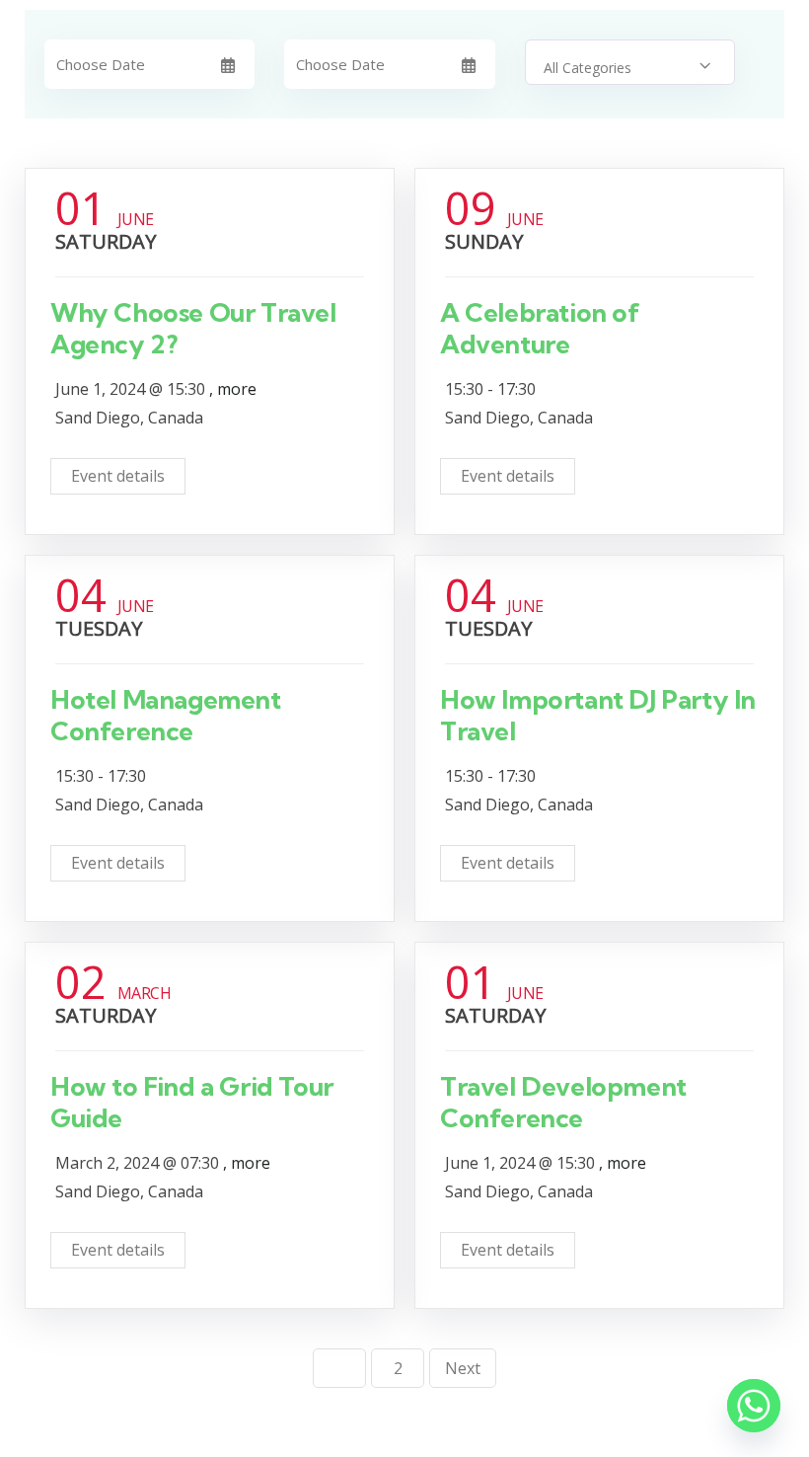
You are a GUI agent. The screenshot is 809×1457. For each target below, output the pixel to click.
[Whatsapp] (753, 1405)
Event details (118, 476)
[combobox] (630, 62)
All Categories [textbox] (587, 67)
